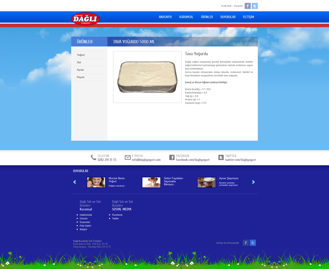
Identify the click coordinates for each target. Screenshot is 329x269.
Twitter (115, 218)
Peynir (81, 77)
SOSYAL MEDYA (121, 209)
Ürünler (84, 218)
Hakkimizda (86, 215)
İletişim (83, 229)
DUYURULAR (80, 171)
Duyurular (85, 222)
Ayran (80, 69)
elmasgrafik (233, 243)
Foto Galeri (85, 225)
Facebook (117, 215)
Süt (79, 62)
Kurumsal (86, 209)
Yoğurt (81, 54)
